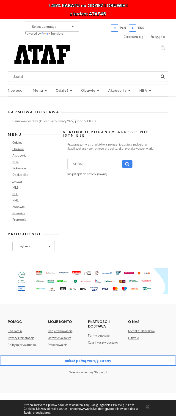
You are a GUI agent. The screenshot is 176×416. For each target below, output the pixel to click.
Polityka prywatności (22, 345)
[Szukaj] (162, 76)
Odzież (17, 143)
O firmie (133, 338)
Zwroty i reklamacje (21, 338)
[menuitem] (20, 90)
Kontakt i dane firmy (141, 331)
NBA (15, 162)
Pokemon (19, 168)
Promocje (19, 220)
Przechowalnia (57, 345)
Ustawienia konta (59, 338)
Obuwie (18, 149)
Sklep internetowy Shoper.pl (88, 372)
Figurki (17, 181)
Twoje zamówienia (60, 331)
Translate (57, 34)
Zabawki (18, 207)
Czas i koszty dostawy (103, 342)
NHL (15, 200)
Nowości (18, 213)
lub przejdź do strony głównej (87, 174)
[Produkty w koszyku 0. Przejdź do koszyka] (163, 47)
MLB (15, 187)
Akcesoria (19, 155)
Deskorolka (20, 175)
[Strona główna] (42, 54)
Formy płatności (99, 336)
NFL (15, 194)
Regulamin (15, 331)
